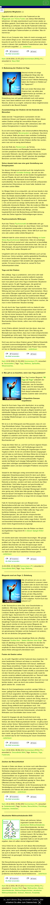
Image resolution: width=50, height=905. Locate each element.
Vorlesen (21, 893)
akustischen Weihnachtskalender (32, 825)
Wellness (27, 363)
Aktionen (28, 893)
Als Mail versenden (12, 54)
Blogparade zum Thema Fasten (13, 19)
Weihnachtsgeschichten (23, 890)
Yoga (21, 363)
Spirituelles (36, 363)
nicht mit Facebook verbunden (6, 51)
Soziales (23, 806)
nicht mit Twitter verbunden (27, 51)
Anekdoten (14, 809)
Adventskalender (8, 890)
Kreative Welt (17, 888)
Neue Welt (16, 61)
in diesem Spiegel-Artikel (34, 531)
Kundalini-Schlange (24, 172)
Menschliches (33, 806)
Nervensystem (23, 133)
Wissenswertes (7, 366)
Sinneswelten (9, 363)
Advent (40, 888)
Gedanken (6, 809)
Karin (4, 59)
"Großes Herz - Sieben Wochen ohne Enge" (26, 640)
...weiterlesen (26, 47)
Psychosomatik (20, 224)
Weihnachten (32, 888)
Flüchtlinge (42, 806)
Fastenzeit (6, 755)
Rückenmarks (21, 147)
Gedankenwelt (9, 806)
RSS (36, 59)
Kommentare (29, 59)
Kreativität (36, 893)
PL (41, 59)
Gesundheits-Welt (8, 568)
